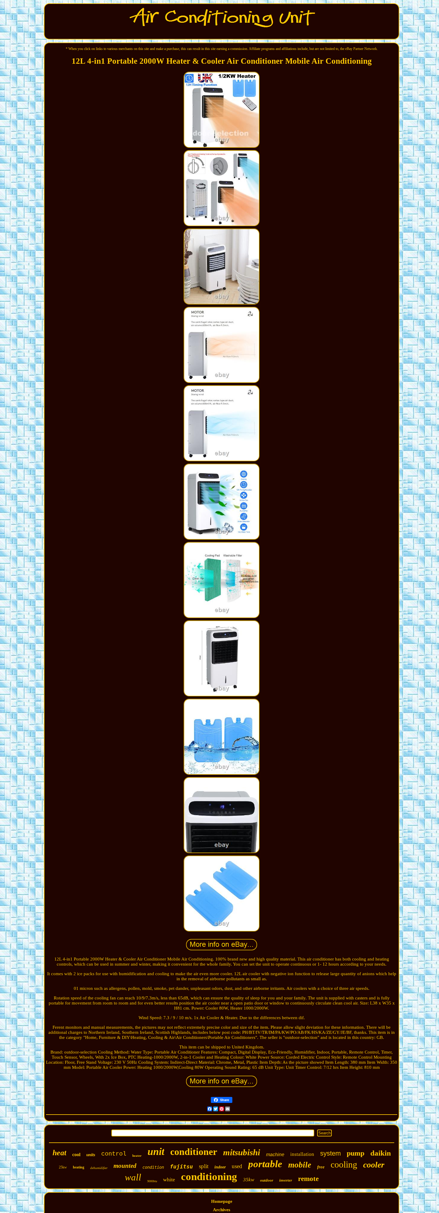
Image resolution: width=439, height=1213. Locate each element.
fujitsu (181, 1166)
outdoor (266, 1180)
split (203, 1166)
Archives (221, 1209)
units (90, 1154)
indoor (220, 1167)
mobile (299, 1164)
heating (78, 1167)
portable (265, 1164)
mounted (124, 1165)
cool (76, 1154)
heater (137, 1155)
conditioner (193, 1151)
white (169, 1179)
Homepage (221, 1201)
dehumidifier (99, 1168)
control (113, 1153)
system (330, 1153)
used (237, 1166)
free (321, 1167)
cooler (373, 1164)
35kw (248, 1179)
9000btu (152, 1181)
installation (302, 1154)
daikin (380, 1153)
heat (59, 1152)
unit (156, 1151)
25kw (63, 1167)
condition (153, 1167)
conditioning (209, 1176)
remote (308, 1178)
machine (275, 1154)
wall (133, 1177)
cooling (344, 1164)
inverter (285, 1180)
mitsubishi (241, 1152)
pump (355, 1153)
